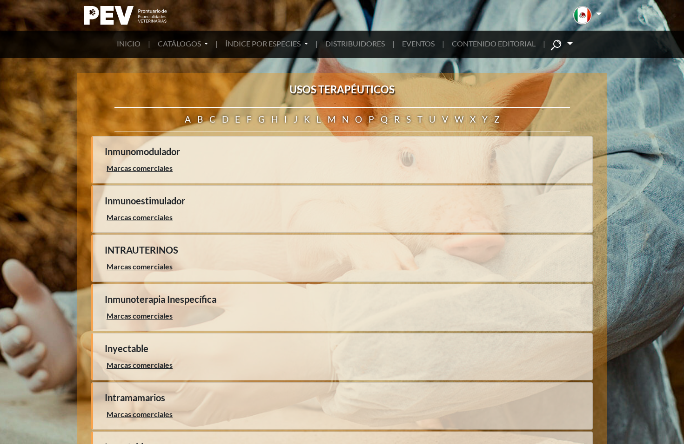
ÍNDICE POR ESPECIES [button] (263, 43)
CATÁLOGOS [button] (180, 43)
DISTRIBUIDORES (355, 43)
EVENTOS (418, 43)
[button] (587, 15)
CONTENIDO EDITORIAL (494, 43)
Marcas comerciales (140, 167)
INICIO (129, 43)
